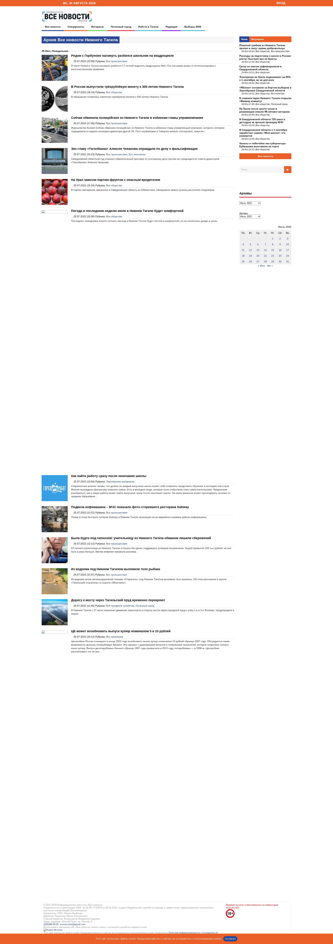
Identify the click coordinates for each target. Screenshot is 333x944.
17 (287, 250)
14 (265, 250)
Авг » (270, 265)
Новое (244, 39)
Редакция (171, 26)
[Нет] (328, 939)
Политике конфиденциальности (185, 933)
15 (272, 250)
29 (272, 261)
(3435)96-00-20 (51, 924)
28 (265, 261)
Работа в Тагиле (148, 26)
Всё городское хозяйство (120, 605)
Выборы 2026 (192, 26)
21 (265, 255)
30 (280, 261)
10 (287, 244)
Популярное (257, 39)
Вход (280, 3)
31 (287, 261)
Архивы (243, 213)
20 (258, 255)
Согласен (230, 938)
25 (243, 261)
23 (280, 255)
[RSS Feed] (49, 3)
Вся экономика (137, 154)
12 (250, 250)
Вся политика (277, 93)
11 (243, 250)
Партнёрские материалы (120, 481)
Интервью (97, 26)
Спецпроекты (76, 26)
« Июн (261, 265)
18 (243, 255)
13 (258, 250)
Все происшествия (116, 61)
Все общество (114, 92)
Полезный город (121, 26)
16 (280, 250)
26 (250, 261)
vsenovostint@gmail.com (72, 924)
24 (287, 255)
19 (250, 255)
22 (272, 255)
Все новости (53, 26)
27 (258, 261)
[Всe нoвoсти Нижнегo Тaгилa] (67, 22)
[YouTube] (54, 3)
